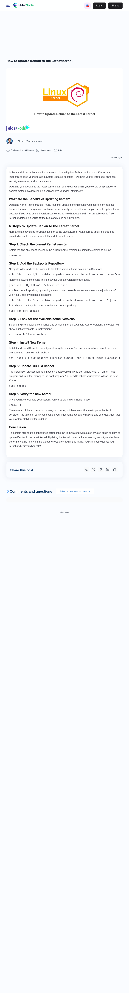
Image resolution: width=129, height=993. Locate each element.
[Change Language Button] (87, 6)
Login (99, 5)
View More (64, 512)
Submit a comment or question (75, 491)
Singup (115, 5)
